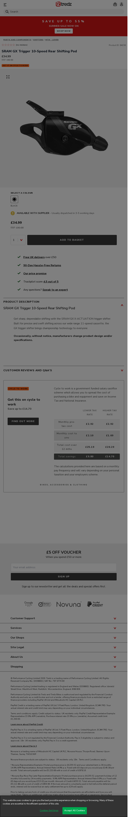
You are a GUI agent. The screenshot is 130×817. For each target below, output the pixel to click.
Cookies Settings (49, 810)
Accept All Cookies (74, 810)
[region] (63, 806)
